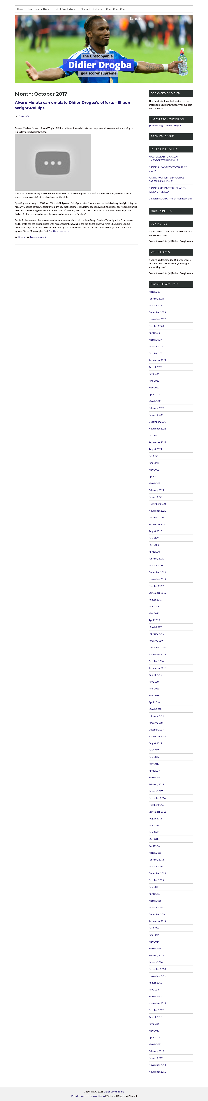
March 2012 (155, 1044)
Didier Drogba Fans (114, 1091)
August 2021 (155, 449)
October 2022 (156, 353)
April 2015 (154, 893)
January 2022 (156, 414)
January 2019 (156, 640)
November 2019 (157, 579)
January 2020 (156, 565)
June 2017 (154, 756)
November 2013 (157, 975)
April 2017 (154, 770)
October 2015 (156, 880)
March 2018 (155, 709)
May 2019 (154, 613)
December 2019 (157, 572)
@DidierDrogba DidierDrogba (165, 125)
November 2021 (157, 428)
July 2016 (154, 825)
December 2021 (157, 421)
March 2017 (155, 777)
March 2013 (155, 996)
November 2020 (157, 510)
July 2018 (154, 681)
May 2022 (154, 387)
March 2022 (155, 401)
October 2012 (156, 1010)
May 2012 (154, 1030)
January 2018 (156, 722)
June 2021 (154, 462)
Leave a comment (38, 237)
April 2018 (154, 702)
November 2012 (157, 1003)
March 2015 (155, 900)
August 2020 (155, 531)
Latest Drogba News (65, 8)
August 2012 (155, 1016)
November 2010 (157, 1071)
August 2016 (155, 818)
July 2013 (154, 989)
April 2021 (154, 476)
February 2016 (156, 859)
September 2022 (157, 360)
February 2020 (156, 558)
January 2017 (156, 791)
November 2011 (157, 1064)
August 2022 (155, 366)
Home (20, 8)
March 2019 (155, 626)
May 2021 (154, 469)
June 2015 (154, 886)
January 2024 (156, 305)
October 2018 (156, 661)
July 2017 (154, 750)
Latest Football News (39, 8)
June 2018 (154, 688)
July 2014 (154, 927)
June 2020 (154, 538)
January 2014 (156, 962)
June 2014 (154, 934)
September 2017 (157, 736)
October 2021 (156, 435)
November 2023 (157, 319)
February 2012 (156, 1051)
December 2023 (157, 312)
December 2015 (157, 873)
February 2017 (156, 784)
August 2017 (155, 743)
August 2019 (155, 599)
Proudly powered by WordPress (88, 1095)
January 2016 (156, 866)
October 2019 (156, 585)
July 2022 (154, 373)
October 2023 (156, 325)
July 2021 (154, 455)
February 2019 (156, 633)
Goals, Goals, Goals (116, 8)
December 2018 (157, 647)
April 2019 (154, 620)
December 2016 (157, 797)
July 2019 (154, 606)
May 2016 (154, 839)
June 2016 (154, 832)
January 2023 (156, 346)
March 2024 (155, 291)
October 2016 (156, 804)
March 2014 (155, 948)
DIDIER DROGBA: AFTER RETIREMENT (170, 198)
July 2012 (154, 1023)
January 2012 (156, 1057)
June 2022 (154, 380)
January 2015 (156, 907)
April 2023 (154, 332)
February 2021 (156, 490)
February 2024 (156, 298)
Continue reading (59, 231)
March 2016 (155, 852)
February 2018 (156, 715)
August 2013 (155, 982)
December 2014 (157, 914)
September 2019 (157, 592)
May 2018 (154, 695)
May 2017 (154, 763)
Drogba (21, 237)
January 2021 (156, 496)
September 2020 (157, 524)
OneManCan (24, 116)
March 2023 (155, 339)
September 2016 (157, 811)
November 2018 (157, 654)
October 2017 (156, 729)
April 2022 (154, 394)
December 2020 (157, 503)
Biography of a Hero (91, 8)
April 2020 (154, 551)
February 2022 (156, 408)
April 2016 (154, 845)
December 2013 (157, 969)
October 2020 (156, 517)
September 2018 (157, 667)
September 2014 (157, 921)
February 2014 (156, 955)
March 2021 (155, 483)
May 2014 (154, 941)
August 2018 (155, 674)
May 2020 (154, 544)
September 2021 (157, 442)
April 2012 (154, 1037)
